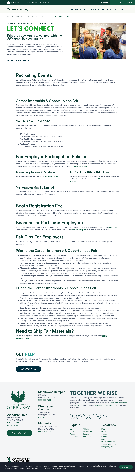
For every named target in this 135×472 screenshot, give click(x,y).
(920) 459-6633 (44, 417)
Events (104, 437)
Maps (103, 429)
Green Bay (114, 403)
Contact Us (75, 9)
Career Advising (91, 9)
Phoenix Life (87, 431)
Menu (124, 3)
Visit (71, 429)
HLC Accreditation (108, 442)
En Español (87, 437)
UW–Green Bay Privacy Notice (56, 468)
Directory (104, 431)
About (72, 434)
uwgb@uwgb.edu (13, 425)
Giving (103, 439)
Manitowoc (122, 403)
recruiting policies (51, 176)
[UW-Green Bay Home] (24, 2)
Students (86, 434)
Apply (105, 2)
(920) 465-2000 (13, 423)
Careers (104, 434)
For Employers (109, 9)
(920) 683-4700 (44, 400)
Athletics (86, 429)
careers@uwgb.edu (79, 166)
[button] (20, 60)
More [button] (121, 9)
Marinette (98, 405)
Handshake (112, 227)
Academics (74, 437)
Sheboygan (77, 405)
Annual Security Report (110, 444)
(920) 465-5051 (44, 431)
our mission (107, 405)
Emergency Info (107, 447)
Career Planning (18, 9)
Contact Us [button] (28, 369)
